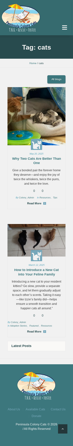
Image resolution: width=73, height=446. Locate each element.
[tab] (36, 346)
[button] (64, 27)
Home (32, 63)
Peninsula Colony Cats (31, 424)
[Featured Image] (36, 116)
